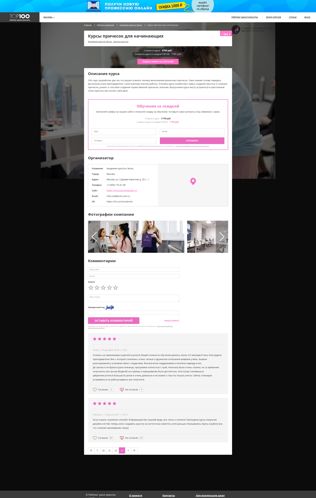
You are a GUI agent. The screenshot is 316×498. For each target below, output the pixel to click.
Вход (307, 17)
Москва (48, 17)
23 (122, 450)
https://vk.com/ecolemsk (119, 201)
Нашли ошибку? (171, 320)
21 (110, 450)
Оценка (91, 282)
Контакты (168, 495)
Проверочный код (96, 307)
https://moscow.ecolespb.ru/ (122, 190)
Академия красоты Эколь (130, 25)
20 (103, 450)
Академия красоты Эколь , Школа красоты (108, 41)
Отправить (192, 140)
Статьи (292, 17)
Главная (87, 25)
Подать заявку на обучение (158, 61)
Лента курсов (273, 17)
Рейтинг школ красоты (244, 17)
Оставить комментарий (114, 320)
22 (116, 450)
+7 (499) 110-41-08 (116, 184)
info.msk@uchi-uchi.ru (118, 196)
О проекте (135, 495)
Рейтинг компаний (105, 25)
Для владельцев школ (210, 495)
